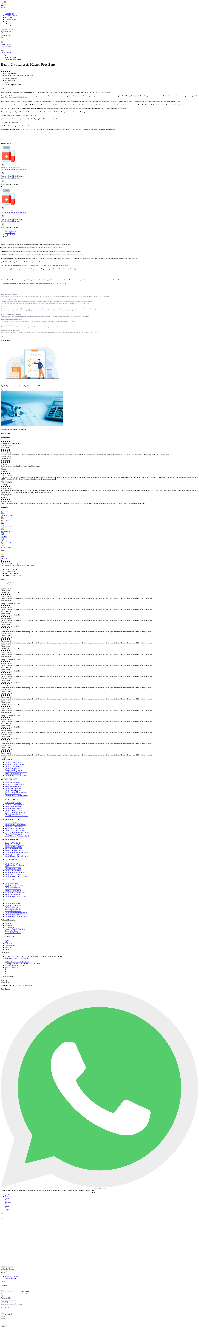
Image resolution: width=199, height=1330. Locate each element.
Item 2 (7, 21)
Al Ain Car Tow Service (13, 867)
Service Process (10, 233)
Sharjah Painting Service (13, 909)
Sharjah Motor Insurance (13, 788)
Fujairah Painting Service (13, 911)
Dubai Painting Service (12, 903)
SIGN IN (4, 1302)
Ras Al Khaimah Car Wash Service (16, 852)
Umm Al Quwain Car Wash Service (17, 856)
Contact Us (8, 943)
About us (8, 923)
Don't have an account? (11, 1304)
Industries (8, 949)
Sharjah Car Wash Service (13, 848)
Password (23, 1294)
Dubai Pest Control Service (14, 823)
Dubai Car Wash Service (13, 843)
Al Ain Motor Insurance (13, 786)
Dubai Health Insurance (13, 762)
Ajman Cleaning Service (13, 814)
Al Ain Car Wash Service (13, 847)
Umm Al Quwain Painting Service (16, 916)
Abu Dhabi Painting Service (14, 905)
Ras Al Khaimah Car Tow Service (16, 872)
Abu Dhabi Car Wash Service (14, 845)
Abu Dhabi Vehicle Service (14, 885)
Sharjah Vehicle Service (13, 889)
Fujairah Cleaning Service (13, 810)
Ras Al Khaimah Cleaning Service (16, 812)
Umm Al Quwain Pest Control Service (17, 836)
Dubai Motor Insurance (12, 782)
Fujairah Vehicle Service (13, 891)
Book (2, 88)
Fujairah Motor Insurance (13, 790)
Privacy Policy (10, 925)
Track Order (9, 17)
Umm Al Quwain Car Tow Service (16, 876)
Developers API (10, 945)
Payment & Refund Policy (13, 933)
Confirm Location (7, 1267)
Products (8, 947)
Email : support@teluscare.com (15, 965)
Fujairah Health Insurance (13, 770)
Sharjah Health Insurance (13, 768)
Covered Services (10, 231)
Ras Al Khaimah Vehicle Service (15, 892)
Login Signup (9, 14)
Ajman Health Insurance (13, 774)
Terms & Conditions (11, 931)
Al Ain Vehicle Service (12, 887)
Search (4, 1326)
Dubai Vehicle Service (12, 883)
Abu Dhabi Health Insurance (14, 764)
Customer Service (11, 15)
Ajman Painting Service (13, 914)
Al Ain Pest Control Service (14, 826)
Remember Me (6, 1298)
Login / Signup (6, 52)
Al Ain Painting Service (13, 907)
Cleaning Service (10, 19)
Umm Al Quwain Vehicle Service (16, 896)
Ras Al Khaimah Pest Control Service (17, 832)
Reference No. (8, 1314)
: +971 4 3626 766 (22, 958)
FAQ (6, 236)
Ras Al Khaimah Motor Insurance (16, 792)
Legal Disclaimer (10, 927)
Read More (4, 390)
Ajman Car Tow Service (13, 874)
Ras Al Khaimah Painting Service (16, 913)
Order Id (6, 1318)
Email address (25, 1292)
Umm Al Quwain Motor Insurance (16, 796)
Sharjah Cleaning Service (13, 808)
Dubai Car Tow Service (13, 863)
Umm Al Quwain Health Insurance (16, 775)
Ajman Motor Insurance (13, 794)
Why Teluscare (10, 235)
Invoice (5, 1316)
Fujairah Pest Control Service (14, 830)
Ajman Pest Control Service (14, 834)
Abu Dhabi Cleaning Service (14, 804)
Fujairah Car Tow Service (13, 870)
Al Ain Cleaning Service (13, 806)
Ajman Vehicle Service (12, 894)
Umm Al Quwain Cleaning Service (16, 816)
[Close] (1, 1218)
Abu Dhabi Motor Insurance (14, 784)
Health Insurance (10, 57)
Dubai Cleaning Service (13, 803)
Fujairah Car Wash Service (13, 850)
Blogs (7, 940)
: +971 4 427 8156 (23, 962)
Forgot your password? (8, 1300)
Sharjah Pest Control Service (14, 828)
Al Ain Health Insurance (13, 766)
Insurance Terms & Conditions (15, 929)
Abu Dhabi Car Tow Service (14, 865)
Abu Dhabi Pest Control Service (15, 825)
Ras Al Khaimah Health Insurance (16, 772)
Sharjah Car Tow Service (13, 869)
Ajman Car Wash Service (13, 854)
